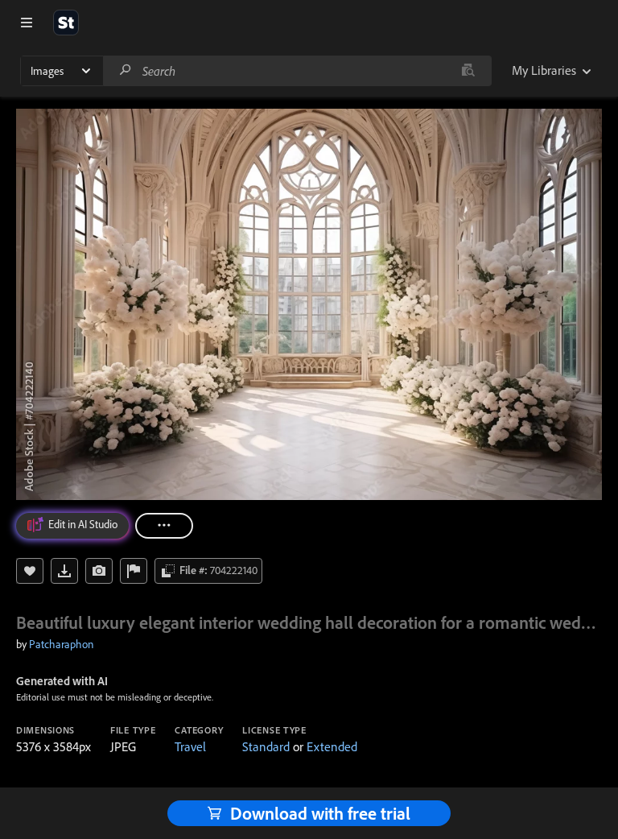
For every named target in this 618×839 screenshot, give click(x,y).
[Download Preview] (64, 571)
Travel (190, 746)
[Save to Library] (29, 571)
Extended (332, 746)
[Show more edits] (164, 526)
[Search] (125, 70)
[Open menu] (26, 22)
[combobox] (297, 71)
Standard (266, 746)
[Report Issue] (133, 571)
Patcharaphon (61, 644)
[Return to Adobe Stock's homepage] (66, 22)
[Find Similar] (99, 571)
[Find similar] (468, 71)
